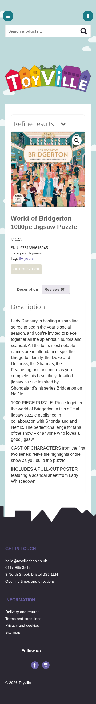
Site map (12, 632)
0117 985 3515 (18, 567)
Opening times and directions (30, 581)
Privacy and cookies (22, 625)
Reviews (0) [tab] (55, 289)
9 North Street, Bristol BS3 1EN (31, 574)
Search (79, 30)
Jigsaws (35, 253)
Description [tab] (27, 289)
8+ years (26, 258)
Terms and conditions (23, 619)
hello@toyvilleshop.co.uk (26, 561)
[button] (77, 140)
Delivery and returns (22, 612)
